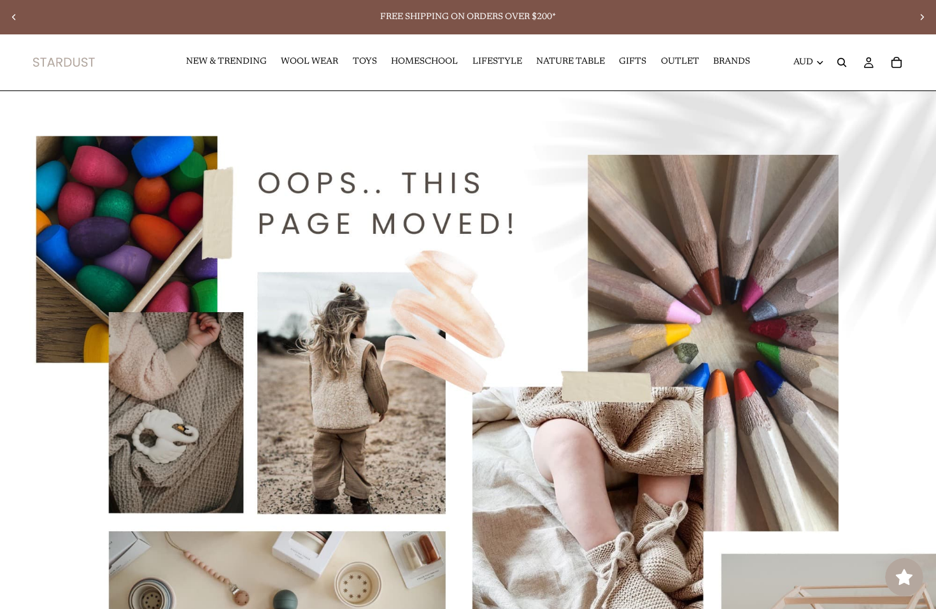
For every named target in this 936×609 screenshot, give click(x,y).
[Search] (842, 62)
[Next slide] (922, 17)
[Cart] (897, 62)
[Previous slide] (14, 17)
